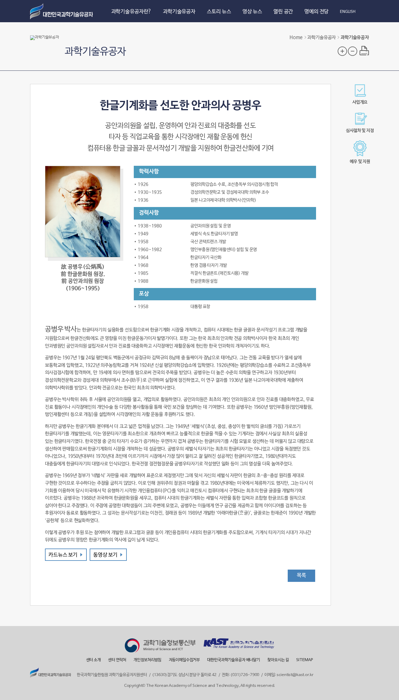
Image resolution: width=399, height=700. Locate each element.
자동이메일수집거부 (184, 660)
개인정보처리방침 (147, 660)
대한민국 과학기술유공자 (62, 11)
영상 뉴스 (252, 12)
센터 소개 (93, 660)
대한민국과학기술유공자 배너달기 (233, 660)
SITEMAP (304, 660)
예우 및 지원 (360, 161)
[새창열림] (160, 646)
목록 (301, 575)
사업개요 (359, 102)
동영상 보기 (105, 555)
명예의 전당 (316, 12)
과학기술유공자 (179, 12)
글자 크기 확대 (342, 51)
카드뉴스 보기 (62, 555)
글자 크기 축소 (352, 51)
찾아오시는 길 (278, 660)
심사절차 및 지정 (360, 130)
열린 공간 (283, 12)
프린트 (364, 50)
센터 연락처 (117, 660)
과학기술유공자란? (131, 12)
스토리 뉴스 (219, 12)
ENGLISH (347, 12)
